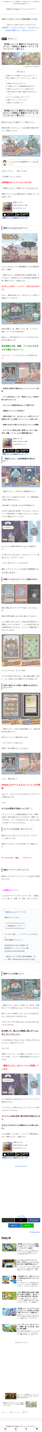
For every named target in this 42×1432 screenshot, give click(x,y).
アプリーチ (23, 208)
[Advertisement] (21, 1191)
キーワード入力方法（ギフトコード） (19, 97)
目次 (18, 71)
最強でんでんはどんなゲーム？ (16, 83)
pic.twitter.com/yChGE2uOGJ (14, 951)
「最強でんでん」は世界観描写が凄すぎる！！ (21, 86)
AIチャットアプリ (28, 30)
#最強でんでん (11, 912)
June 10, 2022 (30, 959)
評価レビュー (13, 38)
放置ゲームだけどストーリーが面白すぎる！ (21, 89)
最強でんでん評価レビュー (15, 102)
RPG (5, 38)
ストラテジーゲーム (18, 27)
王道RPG (5, 27)
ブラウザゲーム (32, 27)
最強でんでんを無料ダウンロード (15, 218)
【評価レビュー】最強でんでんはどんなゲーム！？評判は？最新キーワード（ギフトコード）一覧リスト (21, 78)
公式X (32, 876)
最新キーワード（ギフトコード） (17, 100)
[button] (38, 707)
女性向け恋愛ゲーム (13, 30)
